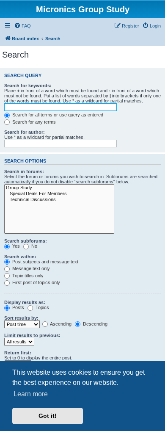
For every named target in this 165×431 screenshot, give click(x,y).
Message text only (30, 268)
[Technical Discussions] (59, 200)
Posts (17, 307)
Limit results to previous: (32, 335)
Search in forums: (24, 171)
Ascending (60, 323)
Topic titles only (27, 275)
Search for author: (24, 132)
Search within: (20, 256)
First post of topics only (35, 282)
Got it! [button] (47, 415)
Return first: (17, 352)
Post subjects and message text (44, 261)
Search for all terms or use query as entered (57, 114)
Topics (41, 307)
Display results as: (24, 302)
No (33, 246)
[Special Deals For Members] (59, 194)
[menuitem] (22, 26)
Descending (94, 323)
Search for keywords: (28, 85)
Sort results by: (21, 317)
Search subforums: (25, 240)
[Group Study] (59, 188)
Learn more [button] (31, 394)
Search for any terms (33, 121)
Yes (15, 246)
